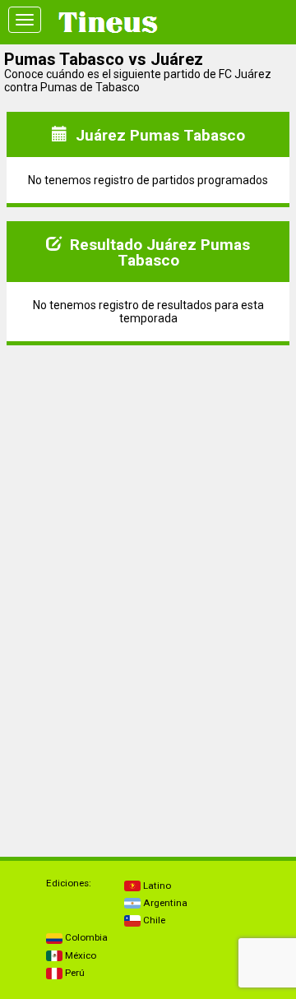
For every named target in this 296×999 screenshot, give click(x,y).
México (79, 955)
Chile (153, 920)
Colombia (85, 937)
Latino (156, 885)
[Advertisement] (148, 461)
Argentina (164, 903)
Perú (73, 972)
